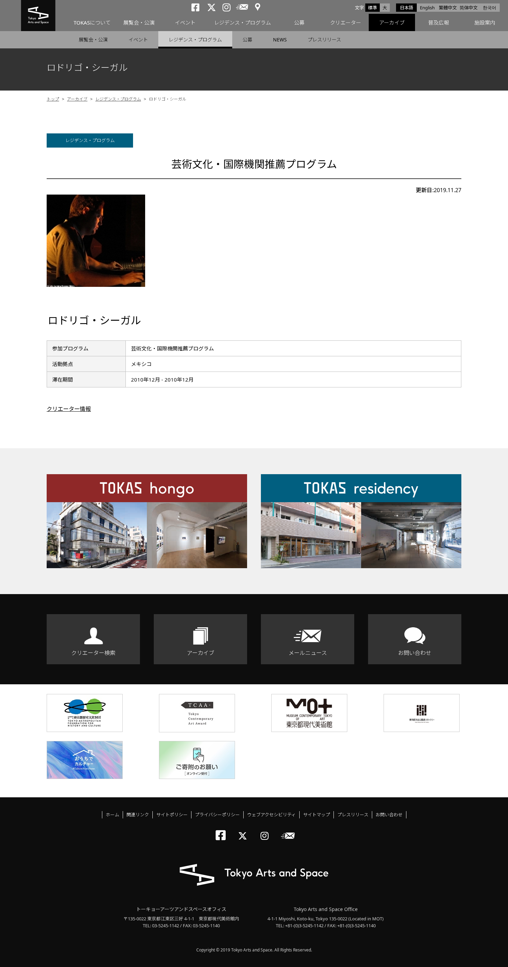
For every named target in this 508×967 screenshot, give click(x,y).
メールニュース (308, 653)
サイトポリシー (172, 814)
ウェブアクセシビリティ (271, 814)
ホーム (112, 814)
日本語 (406, 7)
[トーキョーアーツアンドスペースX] (244, 830)
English (427, 7)
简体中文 (469, 7)
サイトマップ (316, 814)
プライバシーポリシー (217, 814)
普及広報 (438, 22)
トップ (53, 99)
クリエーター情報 (69, 409)
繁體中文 (448, 7)
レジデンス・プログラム (242, 22)
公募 (299, 22)
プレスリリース (324, 39)
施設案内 (484, 22)
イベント (185, 22)
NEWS (280, 39)
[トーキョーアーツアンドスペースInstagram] (267, 830)
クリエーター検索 (93, 653)
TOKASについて (92, 22)
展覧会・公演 (138, 22)
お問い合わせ (414, 653)
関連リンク (137, 814)
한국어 (489, 7)
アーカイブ (392, 22)
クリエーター (345, 22)
